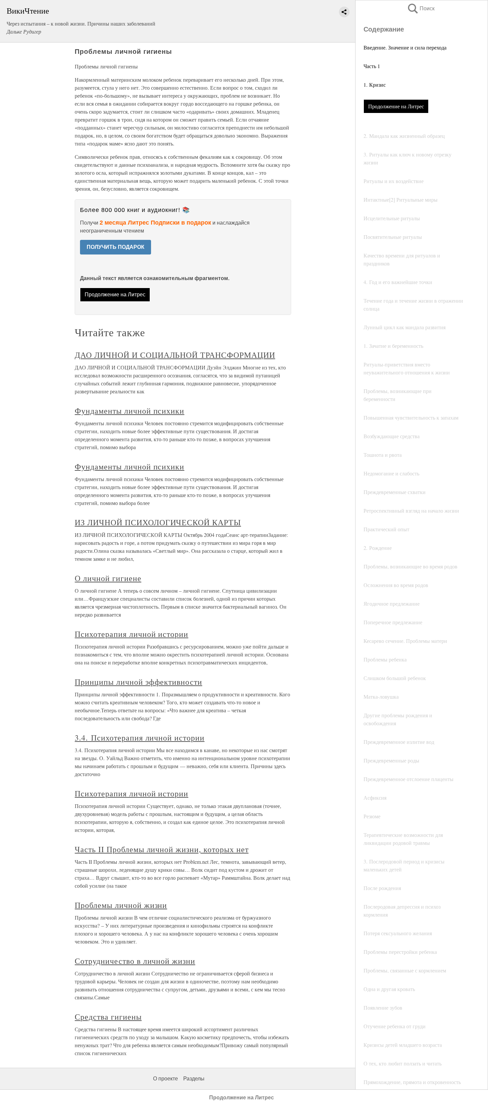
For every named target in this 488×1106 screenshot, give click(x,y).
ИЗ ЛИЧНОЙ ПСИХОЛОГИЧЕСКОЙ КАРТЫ (158, 522)
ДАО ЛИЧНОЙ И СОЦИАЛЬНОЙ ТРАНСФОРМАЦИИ (175, 355)
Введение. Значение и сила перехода (405, 47)
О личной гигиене (108, 578)
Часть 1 (372, 65)
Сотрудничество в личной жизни (135, 960)
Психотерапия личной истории (131, 634)
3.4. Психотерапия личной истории (139, 737)
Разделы (193, 1078)
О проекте (165, 1078)
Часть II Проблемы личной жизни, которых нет (161, 849)
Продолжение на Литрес (396, 106)
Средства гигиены (108, 1016)
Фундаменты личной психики (129, 410)
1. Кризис (375, 84)
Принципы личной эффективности (138, 681)
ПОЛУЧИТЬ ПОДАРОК (115, 247)
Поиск (421, 8)
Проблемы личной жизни (121, 905)
